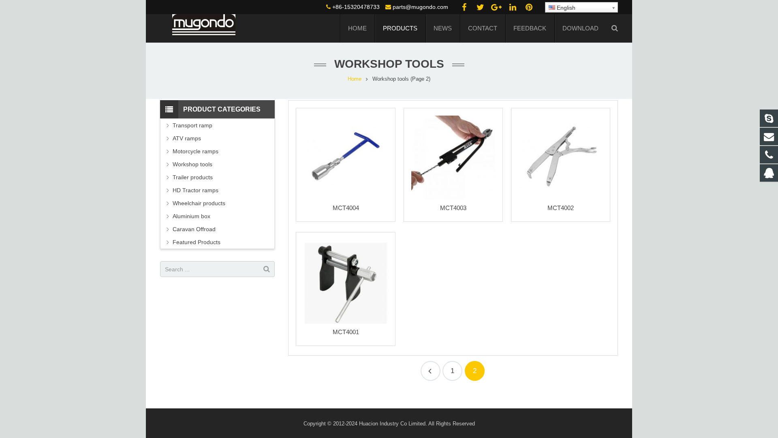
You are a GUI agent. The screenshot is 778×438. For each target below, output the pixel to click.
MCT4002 (560, 207)
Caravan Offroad (194, 229)
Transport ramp (192, 125)
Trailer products (193, 177)
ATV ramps (187, 138)
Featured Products (196, 242)
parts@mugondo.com (420, 7)
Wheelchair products (199, 203)
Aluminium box (191, 216)
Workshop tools (192, 164)
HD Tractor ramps (195, 190)
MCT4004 (346, 207)
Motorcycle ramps (195, 151)
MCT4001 (346, 331)
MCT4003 (453, 207)
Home (354, 79)
